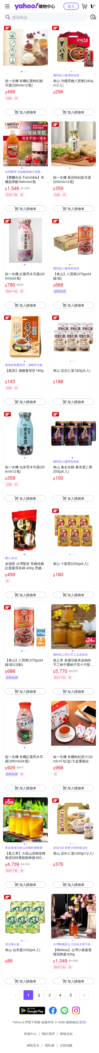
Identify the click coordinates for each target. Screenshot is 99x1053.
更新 (82, 1022)
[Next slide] (45, 47)
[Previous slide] (6, 47)
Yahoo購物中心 (34, 6)
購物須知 (66, 1033)
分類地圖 (66, 1045)
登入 (71, 6)
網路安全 (33, 1045)
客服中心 (30, 1033)
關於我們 (48, 1033)
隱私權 (49, 1045)
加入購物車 (27, 112)
